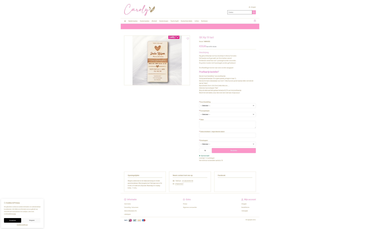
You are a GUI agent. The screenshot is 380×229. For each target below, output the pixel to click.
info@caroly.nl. (236, 93)
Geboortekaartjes (144, 26)
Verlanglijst (244, 211)
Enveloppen (203, 140)
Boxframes (204, 21)
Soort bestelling (205, 102)
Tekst (201, 119)
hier (15, 214)
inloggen (253, 7)
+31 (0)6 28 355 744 (187, 180)
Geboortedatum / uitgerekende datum (212, 131)
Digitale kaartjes (133, 21)
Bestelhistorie (245, 207)
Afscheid (154, 21)
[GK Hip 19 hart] (157, 84)
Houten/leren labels (186, 21)
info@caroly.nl (179, 183)
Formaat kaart (204, 111)
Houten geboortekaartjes (158, 26)
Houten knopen (163, 21)
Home (126, 26)
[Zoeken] (254, 12)
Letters (197, 21)
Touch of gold (174, 21)
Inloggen (244, 204)
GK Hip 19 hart (171, 26)
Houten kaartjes (144, 21)
